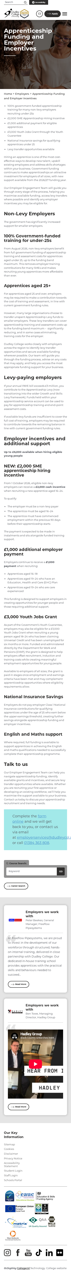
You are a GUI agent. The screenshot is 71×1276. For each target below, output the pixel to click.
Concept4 (23, 1268)
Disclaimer (11, 1153)
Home (8, 94)
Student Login (13, 1170)
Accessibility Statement (12, 1164)
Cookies (9, 1148)
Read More (20, 984)
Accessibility (40, 2)
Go (61, 871)
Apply (55, 13)
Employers (22, 94)
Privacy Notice (13, 1158)
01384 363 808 (36, 843)
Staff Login (11, 1175)
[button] (65, 13)
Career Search (18, 886)
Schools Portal (13, 1180)
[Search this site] (25, 2)
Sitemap (9, 1144)
